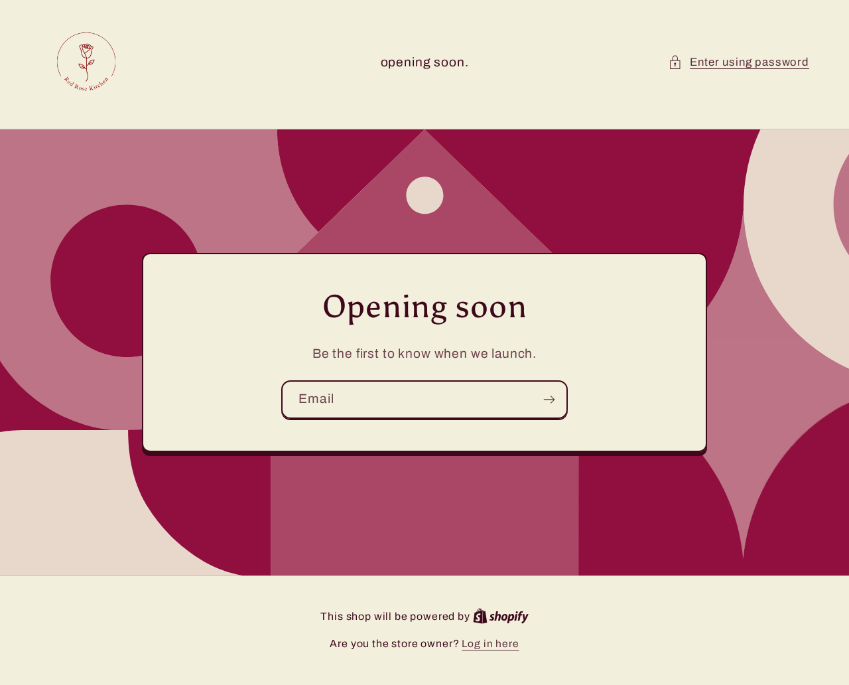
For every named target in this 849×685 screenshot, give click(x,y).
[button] (738, 62)
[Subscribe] (548, 399)
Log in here (490, 643)
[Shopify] (501, 616)
